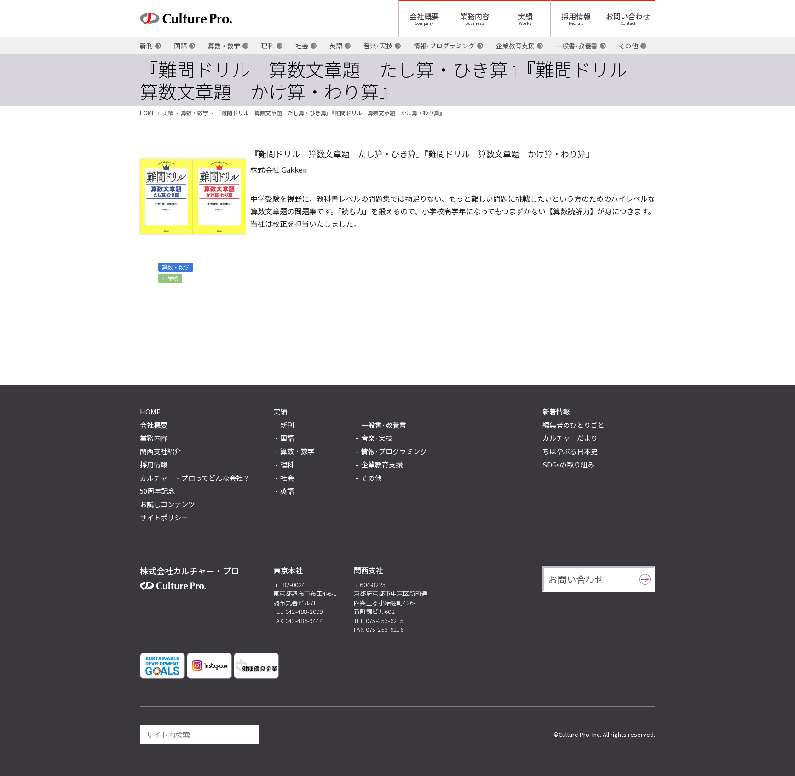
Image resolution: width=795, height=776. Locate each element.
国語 (180, 45)
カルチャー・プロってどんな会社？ (195, 478)
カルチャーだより (570, 438)
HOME (147, 113)
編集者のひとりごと (573, 425)
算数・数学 (224, 45)
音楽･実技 (377, 45)
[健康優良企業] (256, 666)
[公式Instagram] (209, 666)
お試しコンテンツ (167, 504)
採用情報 (576, 16)
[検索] (247, 734)
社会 (301, 45)
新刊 (146, 45)
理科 (267, 45)
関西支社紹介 (160, 451)
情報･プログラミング (444, 45)
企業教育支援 (515, 45)
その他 (628, 45)
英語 (335, 45)
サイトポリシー (164, 517)
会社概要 (424, 16)
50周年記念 (157, 491)
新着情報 (556, 411)
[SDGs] (162, 666)
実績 (525, 16)
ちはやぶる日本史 (570, 451)
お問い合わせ (628, 16)
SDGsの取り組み (568, 464)
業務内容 (475, 16)
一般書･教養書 (577, 45)
